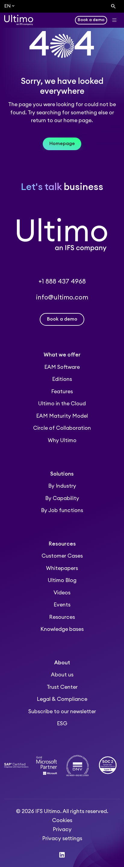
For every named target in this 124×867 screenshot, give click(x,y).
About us (62, 674)
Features (62, 391)
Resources (62, 617)
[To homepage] (18, 20)
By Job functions (62, 510)
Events (62, 604)
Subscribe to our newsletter (62, 711)
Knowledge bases (62, 629)
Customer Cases (62, 555)
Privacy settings (62, 838)
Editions (62, 379)
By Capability (62, 498)
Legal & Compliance (62, 699)
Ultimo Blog (62, 580)
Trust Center (62, 687)
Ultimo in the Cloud (62, 403)
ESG (62, 723)
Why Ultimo (62, 440)
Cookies (62, 820)
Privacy (62, 829)
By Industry (62, 486)
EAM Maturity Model (62, 416)
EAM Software (62, 367)
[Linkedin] (62, 855)
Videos (62, 592)
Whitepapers (62, 568)
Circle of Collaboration (62, 428)
